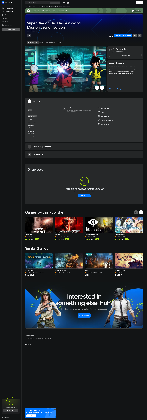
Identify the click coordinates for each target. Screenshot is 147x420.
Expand (27, 344)
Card (28, 31)
